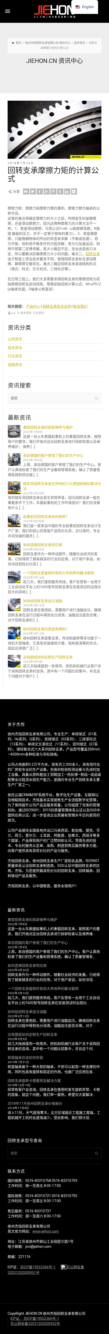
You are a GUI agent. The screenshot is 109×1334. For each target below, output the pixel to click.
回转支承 (93, 254)
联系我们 (80, 306)
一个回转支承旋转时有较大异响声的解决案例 (58, 573)
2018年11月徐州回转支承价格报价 (35, 1103)
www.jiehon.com (45, 1231)
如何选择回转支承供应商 (42, 545)
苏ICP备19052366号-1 (38, 1267)
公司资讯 (15, 339)
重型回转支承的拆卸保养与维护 (48, 427)
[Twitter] (33, 191)
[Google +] (47, 191)
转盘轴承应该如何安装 (25, 1058)
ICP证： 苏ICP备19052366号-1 (34, 1319)
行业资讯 (38, 313)
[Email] (26, 191)
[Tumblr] (60, 191)
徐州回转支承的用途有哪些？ (46, 629)
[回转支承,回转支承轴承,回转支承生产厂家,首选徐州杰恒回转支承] (54, 11)
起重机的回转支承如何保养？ (46, 517)
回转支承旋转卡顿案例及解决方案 (34, 1081)
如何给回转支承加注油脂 (42, 601)
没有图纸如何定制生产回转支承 (48, 657)
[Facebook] (40, 191)
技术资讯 (25, 313)
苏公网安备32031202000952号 (35, 1324)
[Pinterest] (53, 191)
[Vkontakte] (74, 191)
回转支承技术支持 (57, 306)
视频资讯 (15, 365)
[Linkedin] (67, 191)
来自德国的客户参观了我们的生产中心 (53, 455)
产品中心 (33, 306)
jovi (13, 313)
